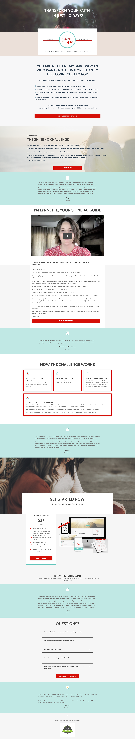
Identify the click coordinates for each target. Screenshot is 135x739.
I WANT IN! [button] (67, 167)
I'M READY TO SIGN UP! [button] (65, 321)
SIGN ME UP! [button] (41, 558)
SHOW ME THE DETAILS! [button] (67, 116)
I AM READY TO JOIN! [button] (67, 676)
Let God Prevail (90, 301)
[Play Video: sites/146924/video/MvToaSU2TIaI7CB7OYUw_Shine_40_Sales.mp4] (67, 236)
